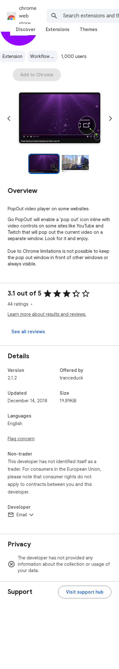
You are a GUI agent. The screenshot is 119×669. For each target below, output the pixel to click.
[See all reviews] (28, 331)
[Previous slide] (9, 118)
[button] (60, 118)
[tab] (26, 29)
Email (22, 515)
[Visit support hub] (84, 592)
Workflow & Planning (43, 56)
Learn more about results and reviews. (47, 314)
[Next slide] (110, 118)
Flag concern (21, 439)
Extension (13, 56)
